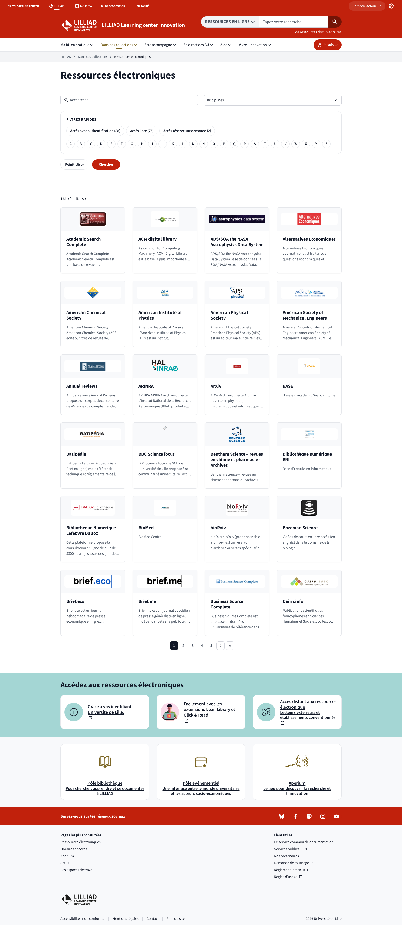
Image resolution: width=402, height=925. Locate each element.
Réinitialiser (74, 164)
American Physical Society (229, 315)
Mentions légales (125, 918)
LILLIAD (65, 56)
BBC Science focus (156, 454)
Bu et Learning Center (24, 7)
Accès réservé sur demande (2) (187, 130)
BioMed (146, 528)
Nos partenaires (286, 856)
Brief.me (147, 601)
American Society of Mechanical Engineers (305, 315)
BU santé (145, 7)
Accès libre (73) (142, 130)
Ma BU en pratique (74, 44)
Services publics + (288, 849)
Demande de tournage (291, 863)
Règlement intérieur (289, 869)
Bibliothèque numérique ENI (307, 456)
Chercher (106, 164)
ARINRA (146, 386)
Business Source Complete (227, 604)
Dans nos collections (117, 44)
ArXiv (216, 386)
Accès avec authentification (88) (95, 130)
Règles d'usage (288, 876)
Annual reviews (81, 386)
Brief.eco (75, 601)
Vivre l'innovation (253, 44)
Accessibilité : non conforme (82, 918)
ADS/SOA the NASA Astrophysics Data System (237, 242)
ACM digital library (157, 239)
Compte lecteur (368, 7)
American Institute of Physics (160, 315)
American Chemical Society (86, 315)
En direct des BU (196, 44)
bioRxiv (218, 528)
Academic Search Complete (83, 242)
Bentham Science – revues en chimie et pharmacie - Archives (237, 459)
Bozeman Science (300, 528)
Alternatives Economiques (309, 239)
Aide (223, 44)
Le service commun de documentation (304, 842)
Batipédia (76, 454)
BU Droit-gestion (114, 7)
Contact (153, 918)
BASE (288, 386)
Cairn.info (293, 601)
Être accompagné (158, 44)
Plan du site (176, 918)
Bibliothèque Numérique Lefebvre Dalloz (91, 530)
